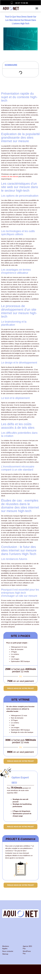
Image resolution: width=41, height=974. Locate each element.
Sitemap (5, 954)
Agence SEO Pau (27, 947)
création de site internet (9, 176)
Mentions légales (5, 947)
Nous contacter (7, 951)
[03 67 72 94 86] (11, 2)
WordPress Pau (27, 952)
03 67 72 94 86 (21, 3)
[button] (37, 8)
